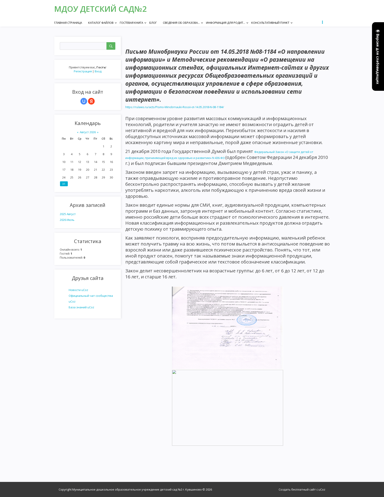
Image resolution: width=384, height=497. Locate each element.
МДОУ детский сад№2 (100, 9)
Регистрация (83, 71)
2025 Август (68, 214)
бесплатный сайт (303, 489)
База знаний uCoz (81, 307)
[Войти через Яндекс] (91, 101)
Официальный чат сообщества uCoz (91, 298)
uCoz (321, 489)
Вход (98, 71)
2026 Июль (67, 220)
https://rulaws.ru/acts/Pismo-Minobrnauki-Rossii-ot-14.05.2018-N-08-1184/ (174, 107)
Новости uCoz (78, 290)
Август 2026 (88, 132)
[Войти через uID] (83, 101)
